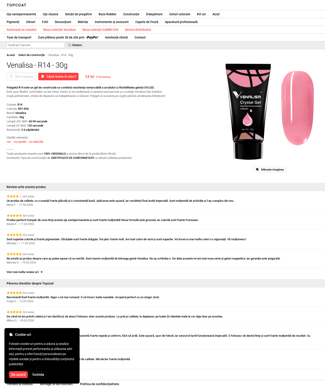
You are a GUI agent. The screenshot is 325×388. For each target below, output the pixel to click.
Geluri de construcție (31, 55)
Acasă (11, 55)
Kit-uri (201, 14)
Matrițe (83, 22)
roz (9, 141)
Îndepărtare (154, 14)
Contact (140, 37)
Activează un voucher (22, 29)
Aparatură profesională (181, 22)
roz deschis (36, 141)
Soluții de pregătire (78, 14)
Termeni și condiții (20, 384)
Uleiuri (30, 22)
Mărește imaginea (271, 169)
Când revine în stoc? (60, 77)
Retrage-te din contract (56, 384)
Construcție (131, 14)
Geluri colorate (179, 14)
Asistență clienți (116, 37)
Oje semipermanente (21, 14)
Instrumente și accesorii (112, 22)
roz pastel (19, 141)
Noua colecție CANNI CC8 (100, 29)
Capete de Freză (146, 22)
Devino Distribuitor (138, 29)
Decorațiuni (63, 22)
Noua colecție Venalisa (59, 29)
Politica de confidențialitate (99, 384)
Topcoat (17, 5)
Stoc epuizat (23, 77)
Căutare (76, 45)
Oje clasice (50, 14)
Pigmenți (13, 22)
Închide (38, 375)
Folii (45, 22)
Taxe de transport (19, 37)
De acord (18, 375)
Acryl (216, 14)
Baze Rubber (108, 14)
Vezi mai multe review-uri (23, 272)
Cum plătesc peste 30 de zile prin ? (68, 37)
